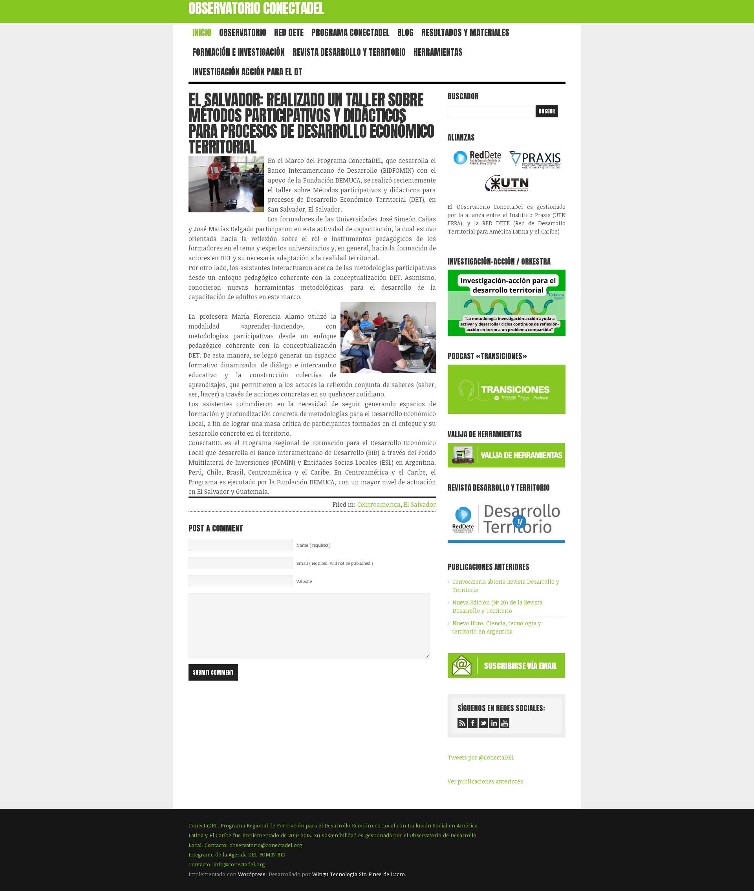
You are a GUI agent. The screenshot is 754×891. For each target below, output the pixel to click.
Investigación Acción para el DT (247, 72)
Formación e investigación (238, 52)
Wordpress (251, 874)
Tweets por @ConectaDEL (481, 757)
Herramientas (438, 52)
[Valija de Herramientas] (506, 465)
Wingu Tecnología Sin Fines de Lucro (358, 874)
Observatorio (242, 32)
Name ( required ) (313, 545)
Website (304, 581)
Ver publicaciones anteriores (485, 781)
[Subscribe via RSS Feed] (462, 723)
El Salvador (420, 504)
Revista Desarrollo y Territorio (349, 52)
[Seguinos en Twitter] (483, 723)
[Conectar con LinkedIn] (494, 723)
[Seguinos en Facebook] (473, 723)
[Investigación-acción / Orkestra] (507, 334)
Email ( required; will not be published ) (334, 563)
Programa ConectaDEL (350, 32)
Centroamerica (379, 504)
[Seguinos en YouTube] (504, 723)
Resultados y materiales (465, 32)
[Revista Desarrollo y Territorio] (506, 544)
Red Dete (289, 32)
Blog (405, 32)
